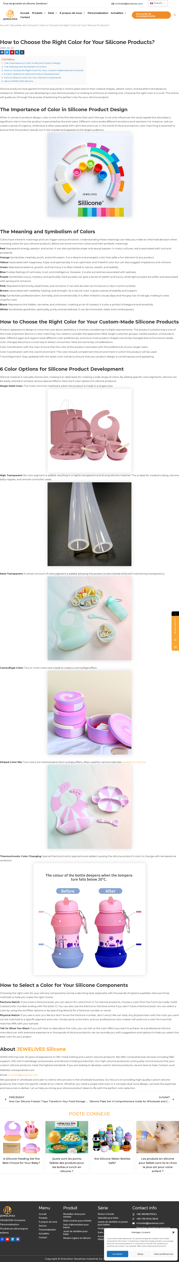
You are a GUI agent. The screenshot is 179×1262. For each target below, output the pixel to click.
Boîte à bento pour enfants (77, 1220)
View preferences (163, 1254)
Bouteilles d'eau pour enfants (74, 1215)
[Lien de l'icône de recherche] (175, 15)
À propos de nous (48, 1222)
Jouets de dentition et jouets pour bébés (113, 1223)
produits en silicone (134, 762)
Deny (140, 1254)
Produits (43, 1218)
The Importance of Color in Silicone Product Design (32, 63)
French (157, 3)
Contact (43, 1237)
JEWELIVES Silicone (41, 1049)
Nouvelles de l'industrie (24, 25)
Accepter (117, 1254)
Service (43, 1225)
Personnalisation (47, 1229)
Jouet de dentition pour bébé (75, 1232)
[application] (44, 13)
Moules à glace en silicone (77, 1238)
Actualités (44, 1233)
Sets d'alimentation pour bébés (76, 1226)
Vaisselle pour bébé (108, 1218)
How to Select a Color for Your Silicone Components (32, 77)
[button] (173, 1232)
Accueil (4, 25)
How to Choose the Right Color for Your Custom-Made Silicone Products (43, 70)
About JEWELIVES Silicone (18, 81)
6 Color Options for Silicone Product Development (31, 74)
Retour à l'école (106, 1214)
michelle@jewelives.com (23, 1075)
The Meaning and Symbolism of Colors (25, 66)
